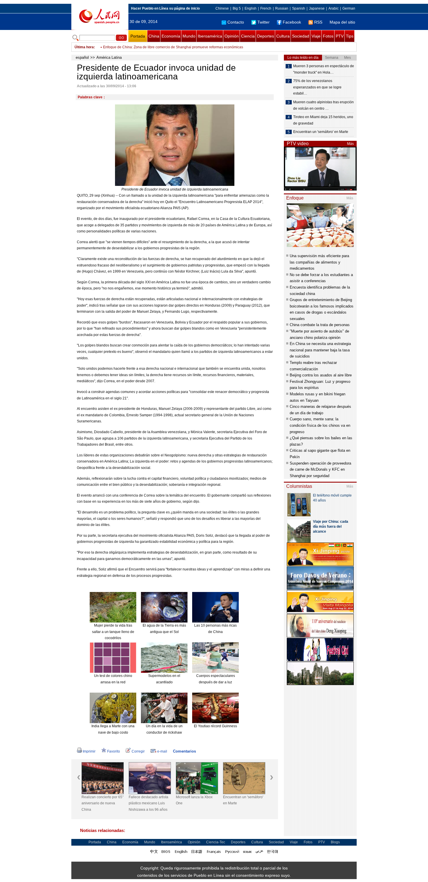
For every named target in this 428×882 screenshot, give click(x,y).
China (153, 36)
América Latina (109, 57)
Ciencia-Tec (215, 842)
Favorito (113, 751)
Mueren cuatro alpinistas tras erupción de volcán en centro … (323, 105)
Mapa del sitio (342, 22)
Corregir (138, 751)
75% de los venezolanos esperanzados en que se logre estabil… (317, 87)
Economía (171, 36)
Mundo (189, 36)
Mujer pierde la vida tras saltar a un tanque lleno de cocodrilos (113, 631)
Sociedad (300, 36)
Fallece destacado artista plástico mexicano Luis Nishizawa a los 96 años (148, 803)
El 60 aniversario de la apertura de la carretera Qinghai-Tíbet (151, 47)
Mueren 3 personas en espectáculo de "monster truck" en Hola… (323, 69)
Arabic (333, 8)
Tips (349, 36)
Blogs (335, 842)
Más (350, 144)
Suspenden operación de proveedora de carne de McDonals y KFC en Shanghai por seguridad (320, 469)
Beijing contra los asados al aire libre (321, 375)
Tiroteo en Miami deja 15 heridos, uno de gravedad (323, 120)
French (265, 8)
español (82, 57)
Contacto (235, 22)
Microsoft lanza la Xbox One (194, 800)
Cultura (283, 36)
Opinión (231, 36)
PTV (340, 36)
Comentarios (184, 751)
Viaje (316, 36)
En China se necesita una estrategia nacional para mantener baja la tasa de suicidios (320, 350)
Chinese (222, 8)
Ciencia (248, 36)
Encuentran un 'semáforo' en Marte (243, 800)
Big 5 (237, 8)
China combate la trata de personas (320, 325)
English (251, 8)
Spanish (298, 8)
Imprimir (89, 751)
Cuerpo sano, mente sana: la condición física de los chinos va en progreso (320, 425)
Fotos (328, 36)
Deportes (265, 36)
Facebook (292, 22)
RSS (318, 22)
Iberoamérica (210, 36)
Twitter (263, 22)
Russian (281, 8)
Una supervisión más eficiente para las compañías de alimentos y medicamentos (319, 262)
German (348, 8)
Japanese (317, 8)
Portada (137, 36)
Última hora (84, 47)
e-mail (162, 751)
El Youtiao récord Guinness (215, 726)
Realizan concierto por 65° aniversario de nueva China (103, 803)
